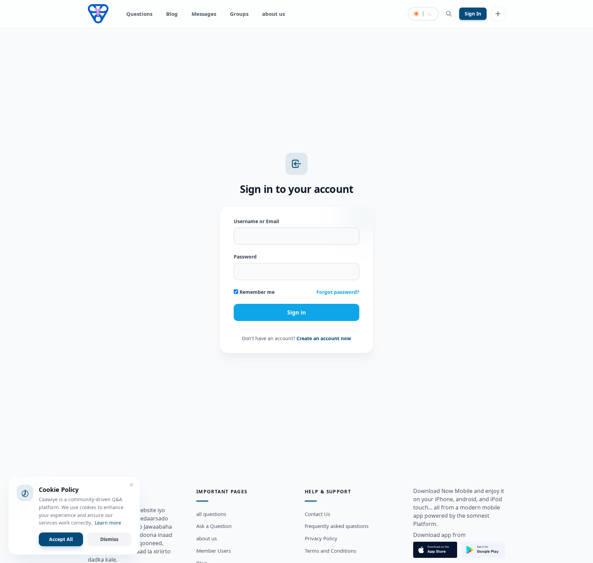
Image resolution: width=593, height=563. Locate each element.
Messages (203, 13)
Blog (172, 13)
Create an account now (323, 338)
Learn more (108, 522)
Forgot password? (337, 292)
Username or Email (256, 221)
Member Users (213, 550)
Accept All (61, 539)
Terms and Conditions (330, 550)
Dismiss (109, 539)
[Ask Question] (498, 14)
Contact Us (317, 513)
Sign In (473, 13)
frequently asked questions (337, 526)
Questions (139, 13)
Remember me (256, 292)
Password (245, 256)
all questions (211, 513)
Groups (239, 13)
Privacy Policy (321, 538)
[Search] (449, 14)
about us (273, 13)
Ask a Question (214, 526)
